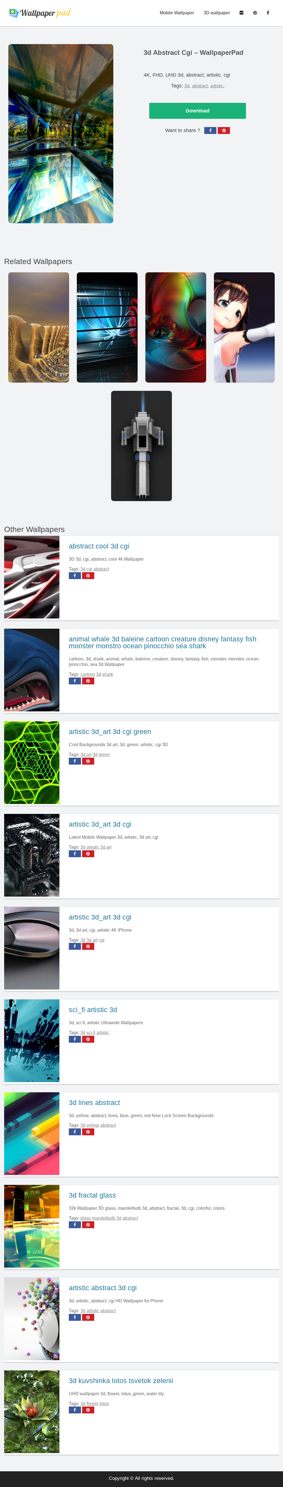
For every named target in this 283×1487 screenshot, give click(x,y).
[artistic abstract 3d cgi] (34, 1320)
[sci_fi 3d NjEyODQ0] (141, 446)
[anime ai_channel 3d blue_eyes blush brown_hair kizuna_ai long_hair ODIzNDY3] (244, 327)
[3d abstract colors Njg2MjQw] (176, 327)
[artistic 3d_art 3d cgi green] (34, 763)
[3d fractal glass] (34, 1227)
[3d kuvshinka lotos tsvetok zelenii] (34, 1412)
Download (197, 111)
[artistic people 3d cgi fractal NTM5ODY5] (39, 327)
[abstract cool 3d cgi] (34, 578)
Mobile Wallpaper (177, 12)
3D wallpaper (217, 12)
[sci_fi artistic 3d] (34, 1041)
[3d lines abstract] (34, 1134)
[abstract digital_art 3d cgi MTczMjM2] (107, 327)
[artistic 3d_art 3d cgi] (34, 856)
